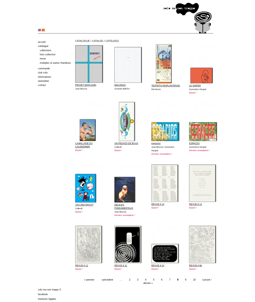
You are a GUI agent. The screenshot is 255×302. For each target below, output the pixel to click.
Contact (42, 85)
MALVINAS (120, 85)
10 (194, 279)
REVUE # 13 (195, 204)
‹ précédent (107, 279)
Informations (44, 76)
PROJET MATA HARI (85, 85)
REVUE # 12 (81, 265)
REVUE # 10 (157, 265)
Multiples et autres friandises (55, 62)
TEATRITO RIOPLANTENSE (165, 85)
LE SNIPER (195, 85)
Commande (44, 68)
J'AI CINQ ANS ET (84, 205)
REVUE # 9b (195, 265)
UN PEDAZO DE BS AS (126, 143)
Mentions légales (47, 299)
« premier (89, 279)
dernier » (148, 283)
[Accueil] (125, 32)
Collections (45, 50)
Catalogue (43, 46)
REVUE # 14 (157, 204)
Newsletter (43, 81)
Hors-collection (47, 54)
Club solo (43, 72)
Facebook (43, 294)
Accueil (42, 42)
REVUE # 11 (120, 265)
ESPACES (194, 143)
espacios (156, 143)
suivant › (207, 279)
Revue (43, 58)
